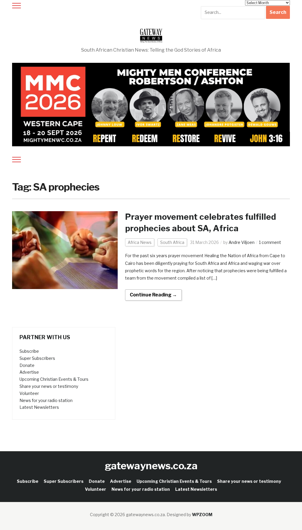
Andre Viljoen (242, 242)
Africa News (140, 242)
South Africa (172, 242)
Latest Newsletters (39, 407)
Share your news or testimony (48, 386)
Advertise (29, 372)
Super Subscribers (37, 358)
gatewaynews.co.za (151, 466)
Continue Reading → (153, 295)
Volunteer (29, 393)
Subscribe (29, 351)
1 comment (270, 242)
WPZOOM (202, 514)
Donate (27, 365)
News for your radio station (46, 400)
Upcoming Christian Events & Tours (53, 379)
